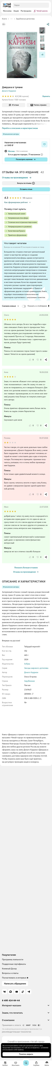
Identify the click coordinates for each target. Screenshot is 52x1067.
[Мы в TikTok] (22, 991)
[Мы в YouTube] (16, 991)
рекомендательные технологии (16, 1032)
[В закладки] (44, 144)
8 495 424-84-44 (11, 1000)
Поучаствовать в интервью (14, 978)
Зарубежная (29, 681)
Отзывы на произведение (15, 177)
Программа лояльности (12, 959)
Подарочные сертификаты (14, 964)
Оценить (46, 96)
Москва (11, 151)
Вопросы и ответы (10, 973)
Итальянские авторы (11, 134)
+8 (42, 54)
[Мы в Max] (10, 991)
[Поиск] (26, 1063)
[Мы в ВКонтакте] (4, 991)
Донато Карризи (9, 91)
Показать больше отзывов (26, 567)
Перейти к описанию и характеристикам (20, 128)
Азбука (27, 664)
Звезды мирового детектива (36, 668)
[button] (26, 1006)
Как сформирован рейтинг (16, 202)
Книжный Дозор (9, 968)
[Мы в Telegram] (28, 991)
